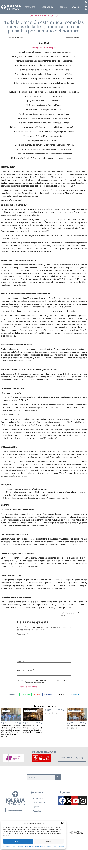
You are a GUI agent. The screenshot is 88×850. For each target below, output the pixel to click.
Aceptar (18, 841)
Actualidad (30, 7)
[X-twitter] (86, 4)
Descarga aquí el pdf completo (44, 47)
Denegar (49, 841)
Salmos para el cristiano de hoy (44, 16)
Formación (76, 7)
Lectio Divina (47, 7)
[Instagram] (86, 9)
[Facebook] (86, 2)
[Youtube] (86, 7)
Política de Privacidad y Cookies (13, 846)
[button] (62, 823)
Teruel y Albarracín (30, 710)
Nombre (21, 661)
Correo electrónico (25, 670)
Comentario (22, 634)
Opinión (63, 7)
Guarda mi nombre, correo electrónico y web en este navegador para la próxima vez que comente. (43, 681)
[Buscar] (58, 777)
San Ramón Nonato (53, 713)
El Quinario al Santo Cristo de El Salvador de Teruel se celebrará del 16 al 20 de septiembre (33, 728)
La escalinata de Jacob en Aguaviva (76, 726)
